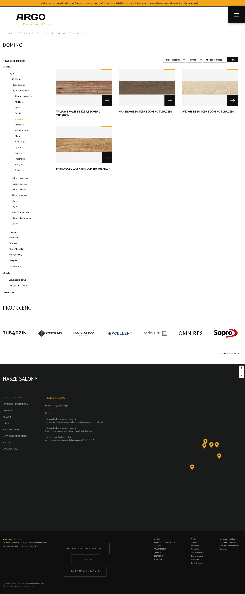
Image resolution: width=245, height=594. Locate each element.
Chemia (12, 231)
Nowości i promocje (14, 61)
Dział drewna (15, 266)
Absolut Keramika (23, 96)
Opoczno (19, 147)
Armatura (13, 237)
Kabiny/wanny (15, 254)
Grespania (19, 124)
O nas (157, 539)
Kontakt (158, 559)
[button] (236, 333)
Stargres (19, 164)
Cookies (223, 549)
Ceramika (13, 243)
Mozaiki (15, 200)
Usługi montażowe (18, 285)
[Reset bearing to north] (241, 376)
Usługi (6, 272)
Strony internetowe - (22, 586)
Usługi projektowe (17, 279)
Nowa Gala (20, 141)
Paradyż (18, 153)
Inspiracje (8, 292)
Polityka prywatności (229, 546)
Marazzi (18, 136)
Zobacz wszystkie (230, 354)
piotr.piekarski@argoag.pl (69, 431)
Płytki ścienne (18, 84)
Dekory (15, 223)
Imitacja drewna (19, 189)
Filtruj (233, 59)
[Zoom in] (241, 368)
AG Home (16, 79)
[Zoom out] (241, 372)
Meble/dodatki (16, 248)
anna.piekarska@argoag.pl (70, 440)
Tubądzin (19, 170)
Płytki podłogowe (20, 90)
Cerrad (18, 113)
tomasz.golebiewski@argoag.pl (77, 422)
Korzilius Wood (22, 130)
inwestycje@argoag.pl (58, 405)
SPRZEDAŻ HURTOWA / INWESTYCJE (85, 548)
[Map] (190, 447)
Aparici (18, 107)
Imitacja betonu (19, 183)
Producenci (160, 549)
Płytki (11, 73)
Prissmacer (20, 158)
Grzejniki (13, 260)
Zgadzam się (191, 3)
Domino (19, 118)
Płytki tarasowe (19, 195)
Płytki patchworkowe (22, 218)
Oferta (7, 66)
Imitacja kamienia (20, 178)
